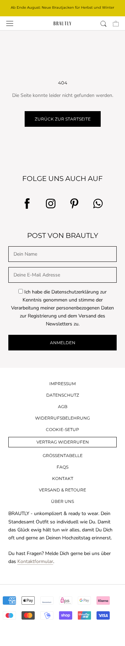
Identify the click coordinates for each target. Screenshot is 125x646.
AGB (62, 406)
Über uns (62, 501)
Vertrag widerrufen (62, 442)
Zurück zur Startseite (63, 119)
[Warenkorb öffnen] (116, 23)
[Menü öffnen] (9, 23)
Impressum (62, 383)
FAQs (62, 467)
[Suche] (103, 23)
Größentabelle (63, 455)
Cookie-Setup (62, 429)
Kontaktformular (35, 561)
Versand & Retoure (62, 489)
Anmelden (62, 342)
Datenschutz (62, 395)
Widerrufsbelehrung (62, 418)
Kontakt (62, 478)
